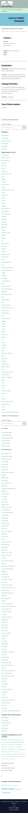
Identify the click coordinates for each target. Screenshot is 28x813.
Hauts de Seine (5, 305)
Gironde (3, 165)
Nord (2, 297)
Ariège (3, 273)
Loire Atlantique (6, 214)
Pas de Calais (5, 299)
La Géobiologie (18, 744)
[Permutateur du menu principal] (25, 4)
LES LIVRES (4, 747)
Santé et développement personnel (8, 754)
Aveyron (3, 399)
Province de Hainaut (7, 307)
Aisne (3, 407)
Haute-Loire (5, 334)
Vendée (3, 248)
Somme (3, 238)
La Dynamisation (11, 744)
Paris (2, 369)
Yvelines (3, 361)
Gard (2, 176)
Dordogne (4, 278)
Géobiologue (5, 135)
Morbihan (4, 246)
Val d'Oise (4, 358)
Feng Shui (4, 149)
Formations (4, 143)
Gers (2, 283)
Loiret (3, 198)
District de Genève (6, 377)
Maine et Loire (5, 254)
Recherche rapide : (6, 124)
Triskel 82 (12, 758)
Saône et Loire (5, 286)
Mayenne (4, 206)
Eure (2, 356)
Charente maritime (6, 353)
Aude (2, 192)
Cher (2, 388)
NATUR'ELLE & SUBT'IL (6, 751)
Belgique (3, 321)
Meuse (3, 235)
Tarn (2, 265)
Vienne (3, 168)
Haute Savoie (5, 310)
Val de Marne (5, 364)
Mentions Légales (14, 807)
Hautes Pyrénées (6, 270)
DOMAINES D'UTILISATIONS (17, 742)
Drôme (3, 337)
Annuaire (9, 9)
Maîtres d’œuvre (6, 141)
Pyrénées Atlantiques (7, 190)
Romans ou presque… (16, 751)
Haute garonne (5, 157)
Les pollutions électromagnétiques (15, 747)
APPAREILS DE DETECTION (6, 739)
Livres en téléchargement (19, 749)
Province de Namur (7, 289)
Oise (2, 302)
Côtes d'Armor (5, 208)
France (3, 326)
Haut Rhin (4, 224)
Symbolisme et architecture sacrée (8, 756)
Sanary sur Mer (5, 232)
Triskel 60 (3, 758)
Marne (3, 409)
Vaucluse (4, 171)
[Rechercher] (24, 127)
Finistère (4, 216)
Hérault (3, 179)
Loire (2, 342)
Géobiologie (3, 744)
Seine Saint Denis (6, 294)
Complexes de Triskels (18, 739)
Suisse (3, 324)
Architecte (4, 146)
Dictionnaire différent (5, 742)
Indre (3, 350)
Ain (2, 340)
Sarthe (3, 251)
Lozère (3, 182)
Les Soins (3, 749)
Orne (2, 259)
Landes (3, 275)
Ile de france (5, 155)
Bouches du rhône (6, 173)
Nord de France (6, 318)
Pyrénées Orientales (7, 267)
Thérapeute (4, 138)
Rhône (3, 329)
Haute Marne (5, 184)
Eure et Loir (4, 257)
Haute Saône (5, 243)
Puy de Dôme (5, 313)
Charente (4, 291)
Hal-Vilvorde (5, 404)
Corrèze (3, 163)
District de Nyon (6, 390)
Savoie (3, 332)
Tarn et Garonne (6, 262)
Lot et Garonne (5, 281)
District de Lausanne (7, 372)
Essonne (3, 219)
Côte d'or (4, 195)
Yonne (3, 200)
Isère (2, 382)
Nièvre (3, 380)
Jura (2, 315)
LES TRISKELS (10, 749)
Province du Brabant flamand (10, 412)
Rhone (3, 230)
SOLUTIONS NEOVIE (21, 754)
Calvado (3, 222)
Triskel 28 (19, 756)
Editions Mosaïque (6, 6)
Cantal (3, 393)
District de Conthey (7, 401)
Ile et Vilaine (5, 211)
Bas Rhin (3, 227)
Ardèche (3, 345)
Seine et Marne (5, 366)
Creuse (3, 385)
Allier (3, 348)
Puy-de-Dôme (5, 374)
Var (2, 240)
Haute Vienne (5, 160)
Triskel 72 (8, 758)
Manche (3, 203)
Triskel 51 (23, 756)
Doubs (3, 187)
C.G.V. (14, 806)
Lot (2, 396)
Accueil (3, 9)
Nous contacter (14, 809)
